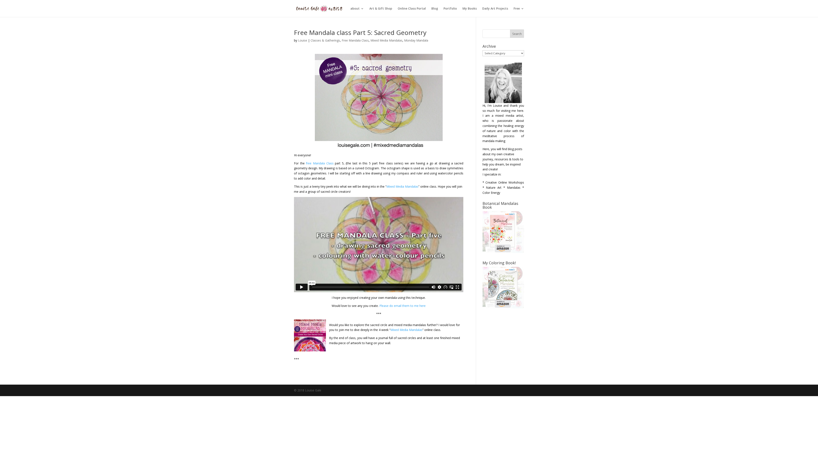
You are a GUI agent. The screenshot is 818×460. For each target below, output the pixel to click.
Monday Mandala (416, 40)
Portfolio (450, 8)
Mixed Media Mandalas (386, 40)
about (355, 8)
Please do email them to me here (402, 306)
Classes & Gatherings (325, 40)
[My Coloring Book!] (503, 307)
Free (517, 8)
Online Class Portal (412, 8)
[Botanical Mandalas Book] (503, 252)
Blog (434, 8)
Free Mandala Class (355, 40)
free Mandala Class (319, 163)
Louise (302, 40)
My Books (469, 8)
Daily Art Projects (495, 8)
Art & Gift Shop (380, 8)
